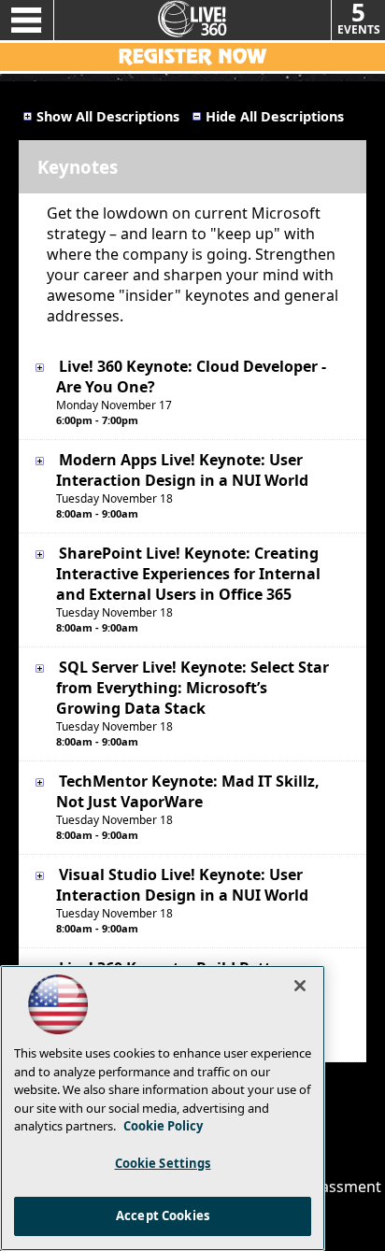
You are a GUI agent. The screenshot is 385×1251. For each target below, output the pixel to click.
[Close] (300, 985)
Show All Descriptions (107, 116)
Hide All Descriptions (275, 116)
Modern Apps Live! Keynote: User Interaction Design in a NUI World (182, 469)
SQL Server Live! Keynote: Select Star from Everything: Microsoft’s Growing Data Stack (192, 687)
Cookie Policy (163, 1125)
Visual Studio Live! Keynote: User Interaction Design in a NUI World (182, 884)
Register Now (192, 57)
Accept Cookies (162, 1215)
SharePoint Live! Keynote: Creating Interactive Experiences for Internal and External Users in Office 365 (188, 573)
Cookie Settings (163, 1163)
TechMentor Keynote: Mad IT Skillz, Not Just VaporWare (188, 791)
